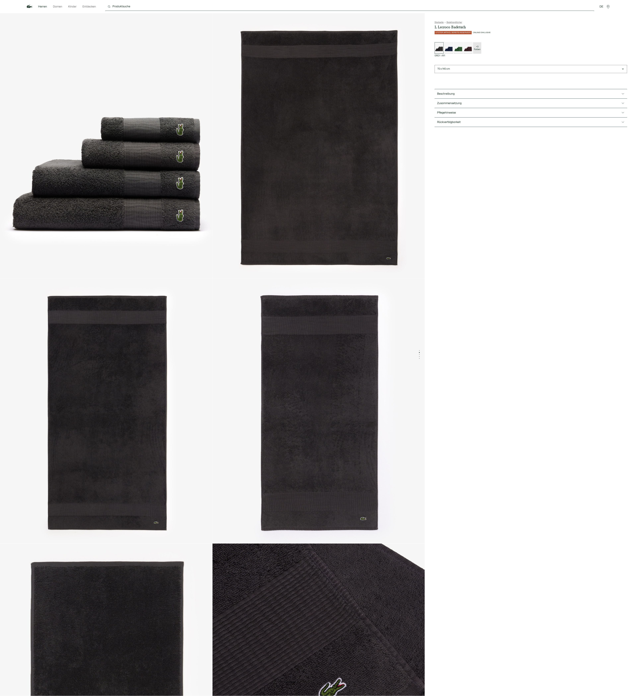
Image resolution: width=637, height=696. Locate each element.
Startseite (439, 22)
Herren (42, 6)
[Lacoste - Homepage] (30, 7)
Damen (57, 6)
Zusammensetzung (449, 103)
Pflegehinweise (446, 112)
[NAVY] (448, 48)
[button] (608, 6)
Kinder (72, 6)
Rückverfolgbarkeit (449, 122)
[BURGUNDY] (468, 48)
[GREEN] (458, 48)
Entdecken (89, 6)
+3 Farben (477, 48)
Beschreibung (446, 93)
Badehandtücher (454, 22)
